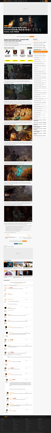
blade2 (8, 287)
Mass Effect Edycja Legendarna (16, 421)
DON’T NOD (5, 246)
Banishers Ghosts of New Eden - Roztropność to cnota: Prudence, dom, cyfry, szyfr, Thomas (40, 53)
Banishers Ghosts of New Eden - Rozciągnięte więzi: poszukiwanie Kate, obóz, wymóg (40, 61)
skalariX (9, 360)
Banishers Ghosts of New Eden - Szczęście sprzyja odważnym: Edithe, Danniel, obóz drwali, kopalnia (40, 102)
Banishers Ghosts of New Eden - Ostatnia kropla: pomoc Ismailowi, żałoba (40, 94)
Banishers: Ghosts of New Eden (10, 246)
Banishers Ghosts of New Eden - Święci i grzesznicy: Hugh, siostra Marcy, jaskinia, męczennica (40, 83)
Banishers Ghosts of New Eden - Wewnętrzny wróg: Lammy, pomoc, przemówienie (40, 81)
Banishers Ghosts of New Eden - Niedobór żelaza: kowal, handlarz (40, 67)
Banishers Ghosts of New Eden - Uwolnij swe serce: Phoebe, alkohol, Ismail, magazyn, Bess (40, 84)
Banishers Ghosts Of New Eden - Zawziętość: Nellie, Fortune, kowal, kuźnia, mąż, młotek (40, 51)
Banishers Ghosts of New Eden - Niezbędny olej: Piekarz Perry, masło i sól (40, 96)
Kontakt (25, 416)
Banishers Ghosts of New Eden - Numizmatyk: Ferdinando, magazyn (39, 116)
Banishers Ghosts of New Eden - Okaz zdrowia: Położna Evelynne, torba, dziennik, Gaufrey (39, 63)
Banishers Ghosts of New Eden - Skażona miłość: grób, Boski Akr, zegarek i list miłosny (40, 79)
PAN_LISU (9, 352)
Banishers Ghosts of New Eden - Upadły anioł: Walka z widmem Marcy (40, 88)
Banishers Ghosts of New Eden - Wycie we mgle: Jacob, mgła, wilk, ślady (40, 59)
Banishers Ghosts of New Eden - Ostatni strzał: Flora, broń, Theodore (40, 118)
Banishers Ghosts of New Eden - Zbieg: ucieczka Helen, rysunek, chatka (40, 104)
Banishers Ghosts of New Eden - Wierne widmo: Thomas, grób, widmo (39, 57)
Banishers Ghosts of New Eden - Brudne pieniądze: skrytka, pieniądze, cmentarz (40, 75)
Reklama (40, 416)
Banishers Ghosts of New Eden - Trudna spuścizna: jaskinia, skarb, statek (40, 90)
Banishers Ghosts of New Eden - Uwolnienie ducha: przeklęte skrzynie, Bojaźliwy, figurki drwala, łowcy (40, 55)
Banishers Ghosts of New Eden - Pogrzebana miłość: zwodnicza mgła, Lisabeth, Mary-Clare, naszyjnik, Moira (40, 92)
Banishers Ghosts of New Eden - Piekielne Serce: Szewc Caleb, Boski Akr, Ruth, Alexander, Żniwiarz (40, 65)
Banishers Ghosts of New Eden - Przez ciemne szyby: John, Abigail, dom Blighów (40, 112)
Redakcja (43, 416)
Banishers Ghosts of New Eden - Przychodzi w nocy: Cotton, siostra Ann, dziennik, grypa (40, 110)
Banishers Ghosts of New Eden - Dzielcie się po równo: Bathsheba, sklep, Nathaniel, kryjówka (40, 106)
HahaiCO (9, 339)
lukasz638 (9, 320)
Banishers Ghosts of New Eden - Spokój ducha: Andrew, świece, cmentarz (39, 114)
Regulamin (21, 416)
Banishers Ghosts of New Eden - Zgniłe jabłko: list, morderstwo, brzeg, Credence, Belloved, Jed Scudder (40, 73)
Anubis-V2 (10, 374)
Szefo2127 (9, 326)
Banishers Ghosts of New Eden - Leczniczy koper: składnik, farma (40, 69)
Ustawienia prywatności (35, 416)
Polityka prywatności (29, 416)
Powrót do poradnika (36, 40)
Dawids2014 (9, 307)
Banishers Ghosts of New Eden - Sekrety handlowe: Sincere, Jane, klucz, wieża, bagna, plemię (40, 71)
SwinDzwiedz (10, 373)
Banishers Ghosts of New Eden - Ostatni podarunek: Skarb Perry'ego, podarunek (40, 100)
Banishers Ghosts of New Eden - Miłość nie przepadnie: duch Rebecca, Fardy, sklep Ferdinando (40, 98)
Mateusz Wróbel (6, 34)
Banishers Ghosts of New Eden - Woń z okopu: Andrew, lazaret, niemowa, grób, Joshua (40, 108)
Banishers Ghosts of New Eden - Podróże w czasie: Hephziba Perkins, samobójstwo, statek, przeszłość (40, 86)
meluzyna (9, 293)
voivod (10, 409)
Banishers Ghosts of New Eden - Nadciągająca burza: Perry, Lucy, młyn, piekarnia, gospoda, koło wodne (40, 77)
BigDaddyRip (9, 314)
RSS (45, 416)
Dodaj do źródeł (32, 36)
